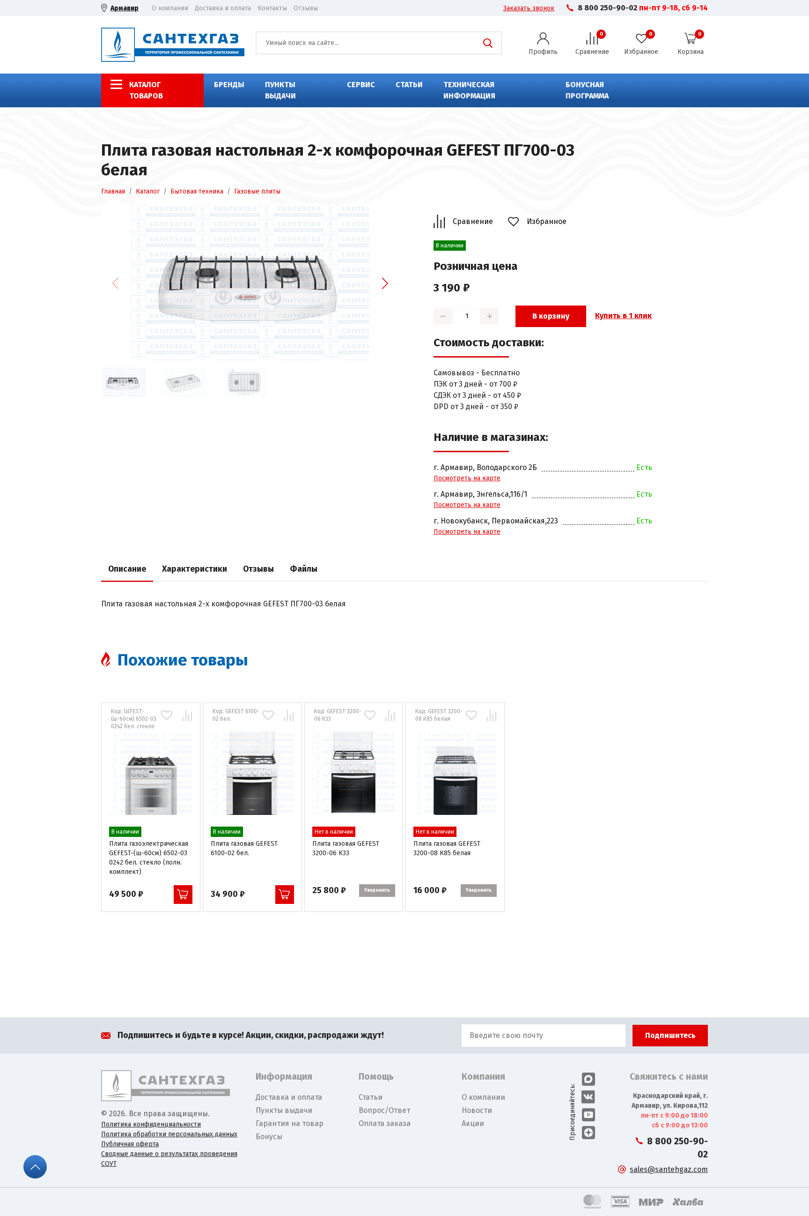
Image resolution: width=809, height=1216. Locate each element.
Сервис (361, 84)
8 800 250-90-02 (607, 7)
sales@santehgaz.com (669, 1169)
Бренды (229, 84)
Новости (477, 1110)
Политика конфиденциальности (151, 1124)
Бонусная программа (587, 90)
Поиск (487, 43)
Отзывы (306, 8)
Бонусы (269, 1136)
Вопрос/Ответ (384, 1110)
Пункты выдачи (280, 90)
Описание (127, 569)
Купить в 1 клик (623, 315)
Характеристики (194, 569)
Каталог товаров (146, 90)
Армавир (124, 8)
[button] (384, 283)
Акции (473, 1123)
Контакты (272, 8)
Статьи (409, 84)
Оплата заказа (385, 1123)
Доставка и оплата (223, 8)
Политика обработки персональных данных (169, 1134)
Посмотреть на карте (467, 478)
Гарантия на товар (290, 1123)
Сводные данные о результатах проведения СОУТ (169, 1159)
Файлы (303, 569)
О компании (170, 8)
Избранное (546, 221)
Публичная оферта (130, 1144)
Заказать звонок (528, 8)
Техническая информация (469, 90)
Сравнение (473, 221)
